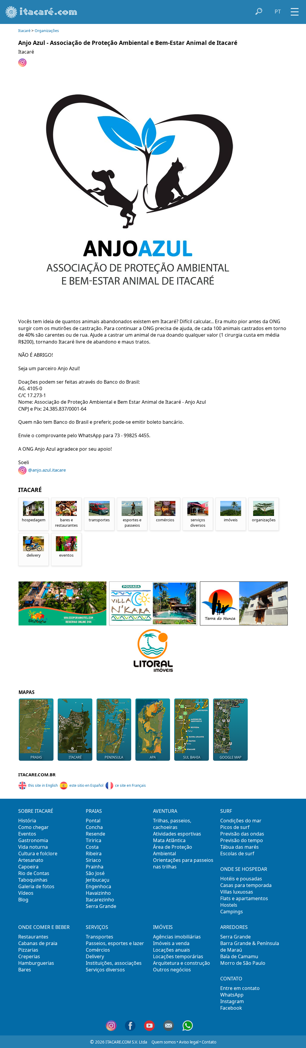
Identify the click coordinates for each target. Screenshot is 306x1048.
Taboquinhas (33, 880)
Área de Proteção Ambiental (172, 850)
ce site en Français (130, 785)
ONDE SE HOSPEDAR (243, 869)
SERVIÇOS (97, 927)
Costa (92, 847)
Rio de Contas (33, 873)
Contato (209, 1042)
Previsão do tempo (241, 840)
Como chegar (33, 827)
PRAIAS (94, 811)
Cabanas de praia (37, 943)
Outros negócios (172, 969)
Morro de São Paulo (242, 963)
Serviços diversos (105, 969)
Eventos (27, 833)
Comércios (98, 950)
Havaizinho (98, 893)
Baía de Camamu (239, 956)
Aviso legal (188, 1042)
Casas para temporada (246, 885)
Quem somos (164, 1042)
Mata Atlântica (169, 840)
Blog (23, 899)
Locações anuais (171, 950)
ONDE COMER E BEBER (44, 927)
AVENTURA (165, 811)
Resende (95, 833)
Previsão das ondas (242, 833)
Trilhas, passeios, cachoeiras (172, 823)
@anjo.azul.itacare (47, 470)
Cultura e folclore (37, 853)
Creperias (29, 956)
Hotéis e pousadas (241, 878)
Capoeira (28, 866)
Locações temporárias (178, 956)
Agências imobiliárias (177, 936)
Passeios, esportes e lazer (115, 943)
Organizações (47, 30)
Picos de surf (235, 827)
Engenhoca (98, 886)
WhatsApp (232, 994)
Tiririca (93, 840)
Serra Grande (101, 906)
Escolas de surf (237, 853)
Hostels (228, 905)
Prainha (94, 866)
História (27, 820)
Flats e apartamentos (244, 898)
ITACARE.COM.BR (37, 774)
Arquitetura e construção (181, 963)
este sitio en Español (86, 785)
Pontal (93, 820)
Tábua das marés (239, 847)
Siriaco (93, 860)
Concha (94, 827)
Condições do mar (240, 820)
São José (95, 873)
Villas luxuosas (236, 891)
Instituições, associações (114, 963)
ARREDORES (234, 927)
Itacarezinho (100, 899)
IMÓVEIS (163, 927)
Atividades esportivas (177, 833)
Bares (24, 969)
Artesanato (30, 860)
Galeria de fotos (36, 886)
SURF (226, 811)
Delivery (95, 956)
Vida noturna (33, 847)
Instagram (232, 1001)
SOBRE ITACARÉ (35, 811)
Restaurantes (33, 936)
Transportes (99, 936)
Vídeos (25, 893)
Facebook (231, 1008)
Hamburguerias (36, 963)
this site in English (43, 785)
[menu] (295, 9)
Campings (231, 911)
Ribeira (94, 853)
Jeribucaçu (97, 880)
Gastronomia (33, 840)
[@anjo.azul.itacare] (23, 65)
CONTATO (231, 978)
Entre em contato (240, 988)
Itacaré (24, 30)
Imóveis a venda (171, 943)
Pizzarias (28, 950)
